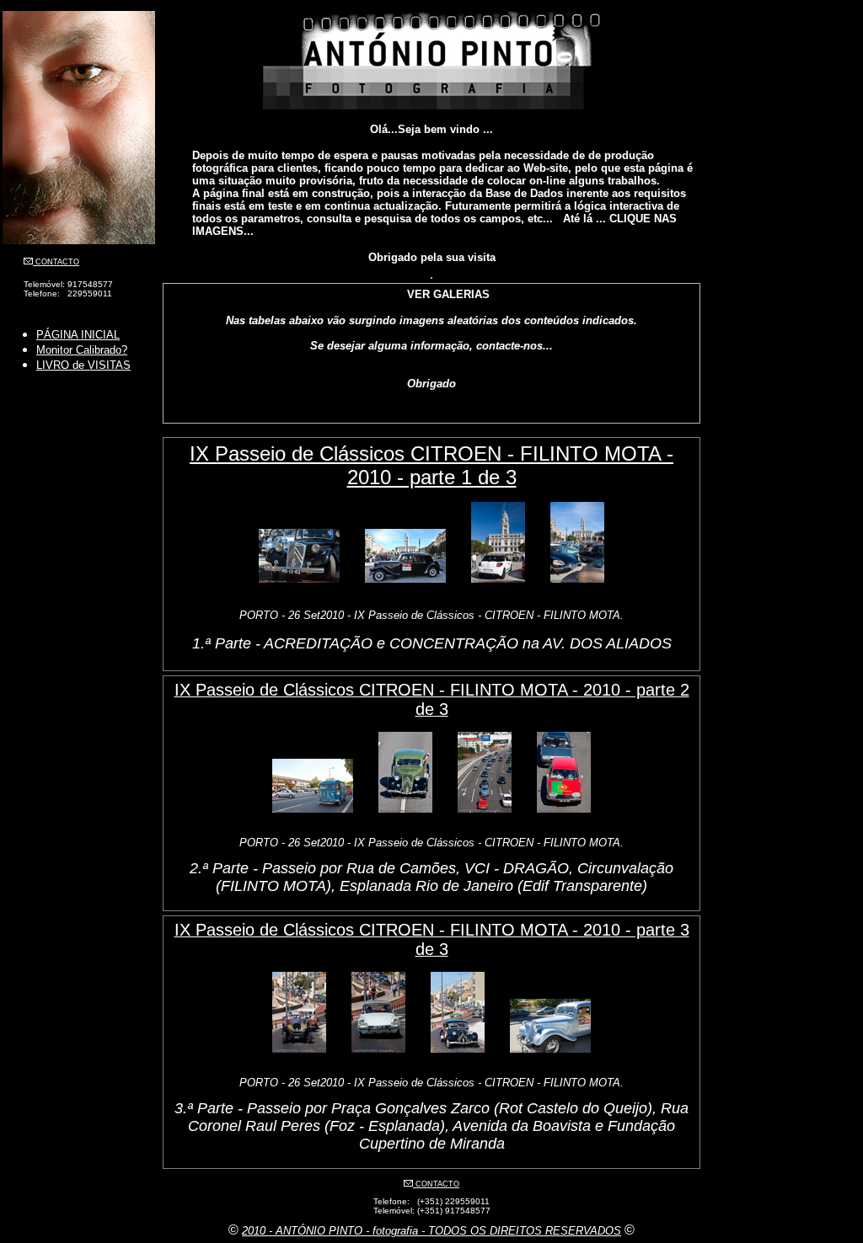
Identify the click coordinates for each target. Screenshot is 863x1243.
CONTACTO (56, 262)
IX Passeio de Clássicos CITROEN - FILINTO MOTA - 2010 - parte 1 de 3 (431, 465)
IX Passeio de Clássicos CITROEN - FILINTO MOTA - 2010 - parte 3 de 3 (431, 939)
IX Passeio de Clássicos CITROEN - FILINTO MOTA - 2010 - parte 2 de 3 (431, 699)
